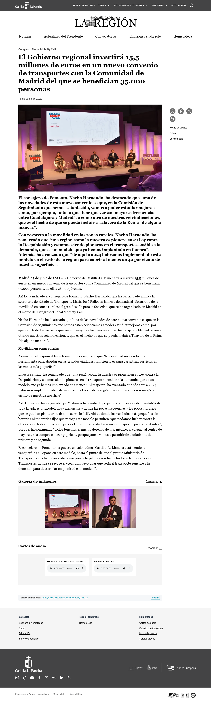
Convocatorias (106, 36)
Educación (24, 633)
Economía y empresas (31, 622)
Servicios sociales (28, 638)
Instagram (17, 678)
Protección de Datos (25, 694)
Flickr (54, 678)
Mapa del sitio (59, 694)
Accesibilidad (76, 694)
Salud (22, 628)
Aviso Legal (43, 694)
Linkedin (61, 678)
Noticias (25, 36)
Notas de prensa (178, 127)
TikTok (24, 678)
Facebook (39, 678)
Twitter (47, 678)
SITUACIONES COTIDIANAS (129, 5)
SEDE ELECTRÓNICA (84, 5)
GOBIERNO (158, 5)
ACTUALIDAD (178, 5)
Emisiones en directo (145, 36)
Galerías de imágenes (151, 628)
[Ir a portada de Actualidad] (105, 22)
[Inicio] (57, 664)
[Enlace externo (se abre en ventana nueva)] (181, 695)
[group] (67, 567)
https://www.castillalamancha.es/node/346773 (65, 597)
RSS (69, 678)
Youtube (32, 678)
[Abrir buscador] (191, 5)
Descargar (152, 481)
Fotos (173, 133)
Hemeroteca (182, 36)
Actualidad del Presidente (63, 36)
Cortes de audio (147, 622)
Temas (102, 5)
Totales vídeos (147, 638)
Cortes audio (176, 138)
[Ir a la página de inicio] (28, 5)
